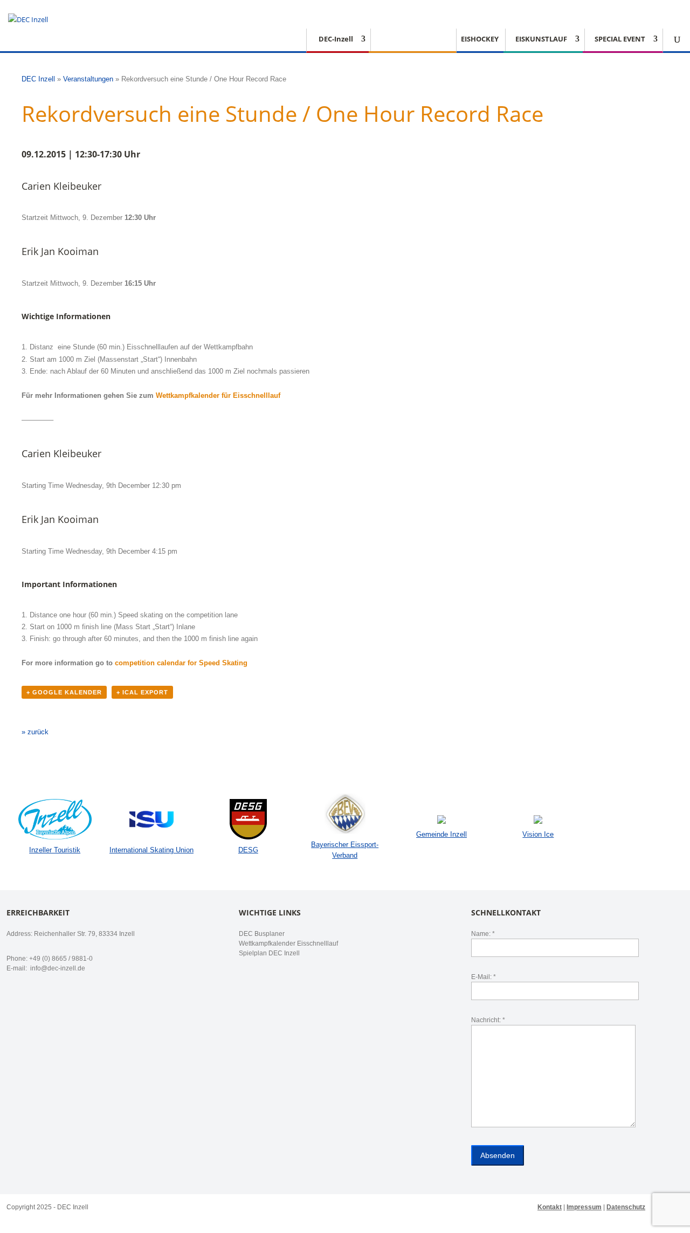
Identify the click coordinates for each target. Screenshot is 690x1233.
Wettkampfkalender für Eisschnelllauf (218, 395)
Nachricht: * (488, 1020)
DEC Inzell (38, 79)
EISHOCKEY (480, 39)
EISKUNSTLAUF (541, 39)
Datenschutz (625, 1207)
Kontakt (549, 1207)
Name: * (483, 934)
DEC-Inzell (336, 39)
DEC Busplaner (262, 934)
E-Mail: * (483, 977)
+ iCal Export (142, 692)
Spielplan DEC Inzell (269, 953)
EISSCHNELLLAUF (410, 39)
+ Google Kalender (64, 692)
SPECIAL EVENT (620, 39)
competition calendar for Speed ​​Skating (181, 663)
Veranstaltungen (88, 79)
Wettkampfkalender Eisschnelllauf (288, 943)
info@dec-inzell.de (57, 968)
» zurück (35, 732)
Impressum (584, 1207)
